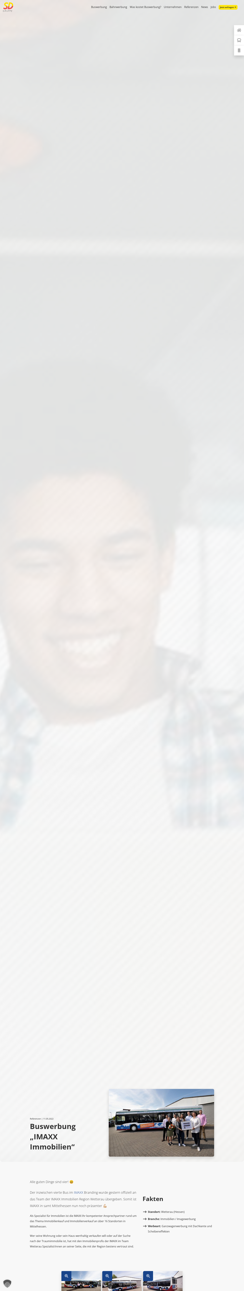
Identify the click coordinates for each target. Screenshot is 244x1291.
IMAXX (78, 1192)
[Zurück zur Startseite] (239, 30)
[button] (7, 1283)
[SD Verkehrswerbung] (8, 7)
